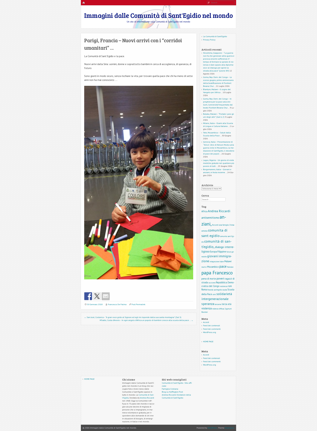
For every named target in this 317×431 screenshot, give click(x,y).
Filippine (221, 251)
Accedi (206, 322)
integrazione (214, 261)
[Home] (83, 2)
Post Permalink (138, 304)
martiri (204, 267)
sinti (214, 294)
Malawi (227, 261)
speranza (207, 304)
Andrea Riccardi (219, 211)
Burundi (215, 225)
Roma (204, 289)
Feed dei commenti (212, 329)
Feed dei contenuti (211, 325)
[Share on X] (97, 296)
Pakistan (230, 267)
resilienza (223, 286)
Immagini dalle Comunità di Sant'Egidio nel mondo (158, 15)
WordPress (212, 428)
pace (223, 266)
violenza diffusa (218, 309)
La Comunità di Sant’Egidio (215, 36)
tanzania (218, 304)
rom (230, 286)
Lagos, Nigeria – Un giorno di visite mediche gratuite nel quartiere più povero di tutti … (218, 163)
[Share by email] (106, 296)
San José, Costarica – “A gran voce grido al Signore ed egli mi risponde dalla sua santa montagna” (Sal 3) (132, 317)
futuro (229, 252)
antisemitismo (210, 217)
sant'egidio (218, 290)
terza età (226, 304)
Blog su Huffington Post (172, 392)
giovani (212, 256)
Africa (204, 211)
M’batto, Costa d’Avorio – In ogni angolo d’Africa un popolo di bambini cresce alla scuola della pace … (146, 320)
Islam (222, 261)
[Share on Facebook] (88, 296)
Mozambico (213, 266)
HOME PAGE (208, 341)
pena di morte (208, 278)
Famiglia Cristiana (170, 389)
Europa (213, 251)
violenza (206, 308)
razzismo (211, 283)
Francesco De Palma (117, 304)
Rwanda (210, 290)
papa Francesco (217, 272)
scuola (224, 290)
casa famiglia (224, 225)
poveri (220, 278)
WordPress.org (209, 332)
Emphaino (229, 428)
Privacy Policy (209, 39)
